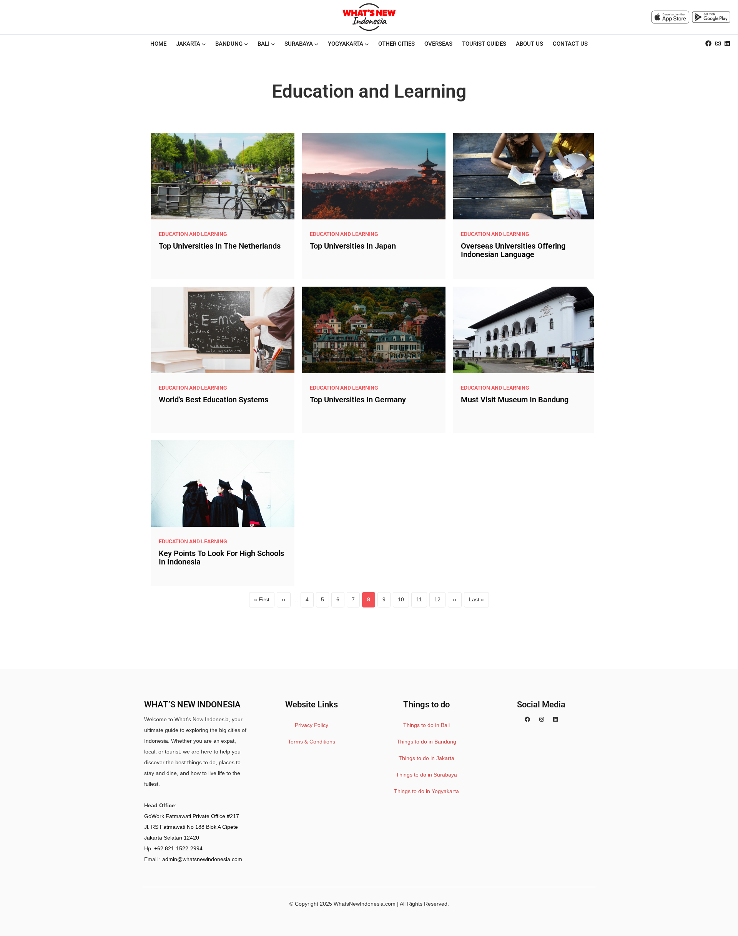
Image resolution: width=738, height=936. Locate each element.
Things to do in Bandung (426, 742)
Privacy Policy (311, 725)
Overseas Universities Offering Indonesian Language (513, 250)
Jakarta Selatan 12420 (171, 838)
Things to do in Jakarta (426, 758)
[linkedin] (727, 43)
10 (403, 601)
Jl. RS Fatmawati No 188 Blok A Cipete (191, 827)
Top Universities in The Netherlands (220, 246)
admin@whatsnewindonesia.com (202, 859)
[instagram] (718, 43)
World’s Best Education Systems (213, 399)
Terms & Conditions (311, 742)
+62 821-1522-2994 (178, 848)
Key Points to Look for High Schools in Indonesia (221, 557)
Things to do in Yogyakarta (426, 791)
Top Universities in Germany (358, 399)
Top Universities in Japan (353, 246)
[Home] (369, 17)
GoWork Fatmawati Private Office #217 (191, 816)
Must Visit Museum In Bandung (514, 399)
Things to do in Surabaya (426, 775)
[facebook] (708, 43)
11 (421, 601)
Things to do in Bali (426, 725)
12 (439, 601)
